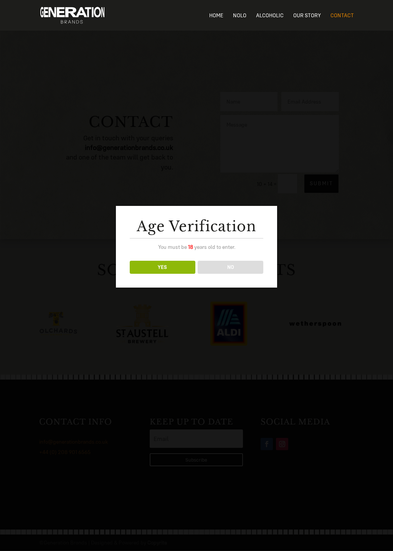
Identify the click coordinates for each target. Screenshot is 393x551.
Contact (342, 16)
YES (162, 267)
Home (216, 16)
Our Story (307, 16)
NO (230, 267)
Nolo (239, 16)
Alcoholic (270, 16)
